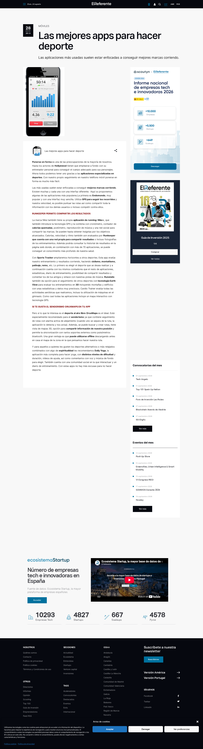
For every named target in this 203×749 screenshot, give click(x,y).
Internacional (69, 712)
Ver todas (155, 259)
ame (172, 4)
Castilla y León (110, 669)
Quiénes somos (30, 652)
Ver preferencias (182, 729)
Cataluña (108, 677)
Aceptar (110, 729)
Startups (67, 665)
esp (165, 4)
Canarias (107, 661)
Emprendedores (30, 712)
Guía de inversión (31, 707)
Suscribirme (153, 659)
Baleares (107, 702)
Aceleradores (69, 691)
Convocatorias (69, 695)
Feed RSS (27, 716)
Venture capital (70, 669)
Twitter (147, 701)
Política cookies (10, 744)
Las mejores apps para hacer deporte (64, 151)
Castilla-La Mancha (112, 673)
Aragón (107, 657)
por (178, 4)
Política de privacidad (26, 744)
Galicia (107, 694)
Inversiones (68, 673)
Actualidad (68, 652)
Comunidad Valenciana (114, 686)
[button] (197, 721)
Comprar (155, 252)
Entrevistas (68, 661)
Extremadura (109, 690)
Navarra (107, 715)
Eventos (67, 703)
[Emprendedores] (155, 4)
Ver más (142, 428)
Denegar (146, 729)
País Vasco (108, 706)
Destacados (68, 699)
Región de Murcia (111, 710)
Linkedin (147, 707)
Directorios (28, 687)
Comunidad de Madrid (114, 681)
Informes (27, 691)
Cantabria (108, 665)
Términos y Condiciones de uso (37, 669)
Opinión (26, 695)
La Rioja (107, 698)
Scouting (27, 699)
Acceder (37, 600)
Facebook (148, 696)
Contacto (27, 657)
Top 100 (27, 703)
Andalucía (108, 652)
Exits (65, 707)
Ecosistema (68, 657)
